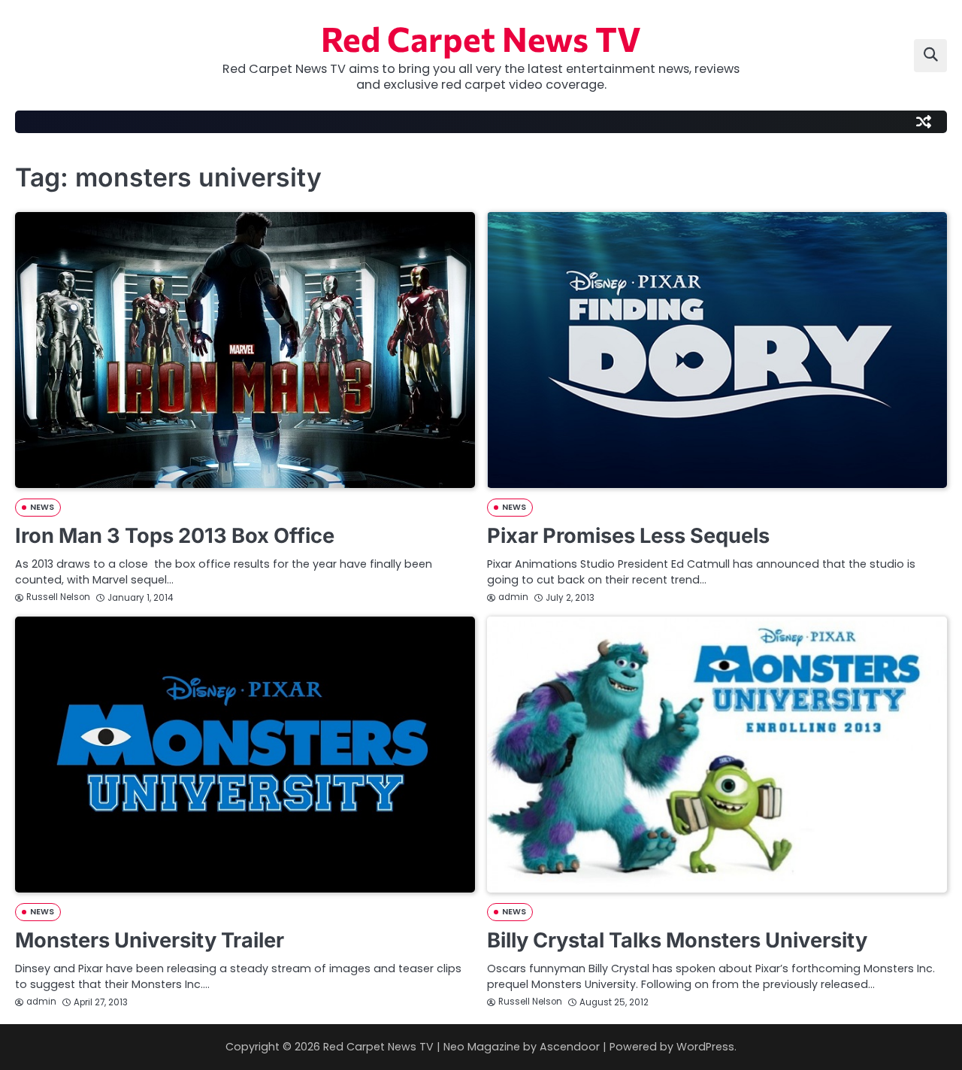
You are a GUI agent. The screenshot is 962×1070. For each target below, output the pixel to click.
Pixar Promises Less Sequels (628, 535)
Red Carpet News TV (481, 38)
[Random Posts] (923, 122)
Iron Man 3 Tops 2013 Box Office (174, 535)
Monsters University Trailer (149, 940)
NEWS (42, 507)
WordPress (705, 1046)
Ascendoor (570, 1046)
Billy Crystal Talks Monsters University (677, 940)
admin (513, 597)
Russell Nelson (58, 597)
